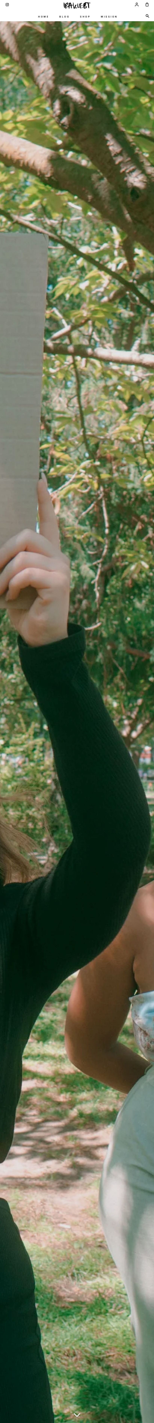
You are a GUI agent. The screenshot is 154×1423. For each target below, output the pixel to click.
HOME (43, 16)
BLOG (64, 16)
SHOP (85, 16)
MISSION (109, 16)
